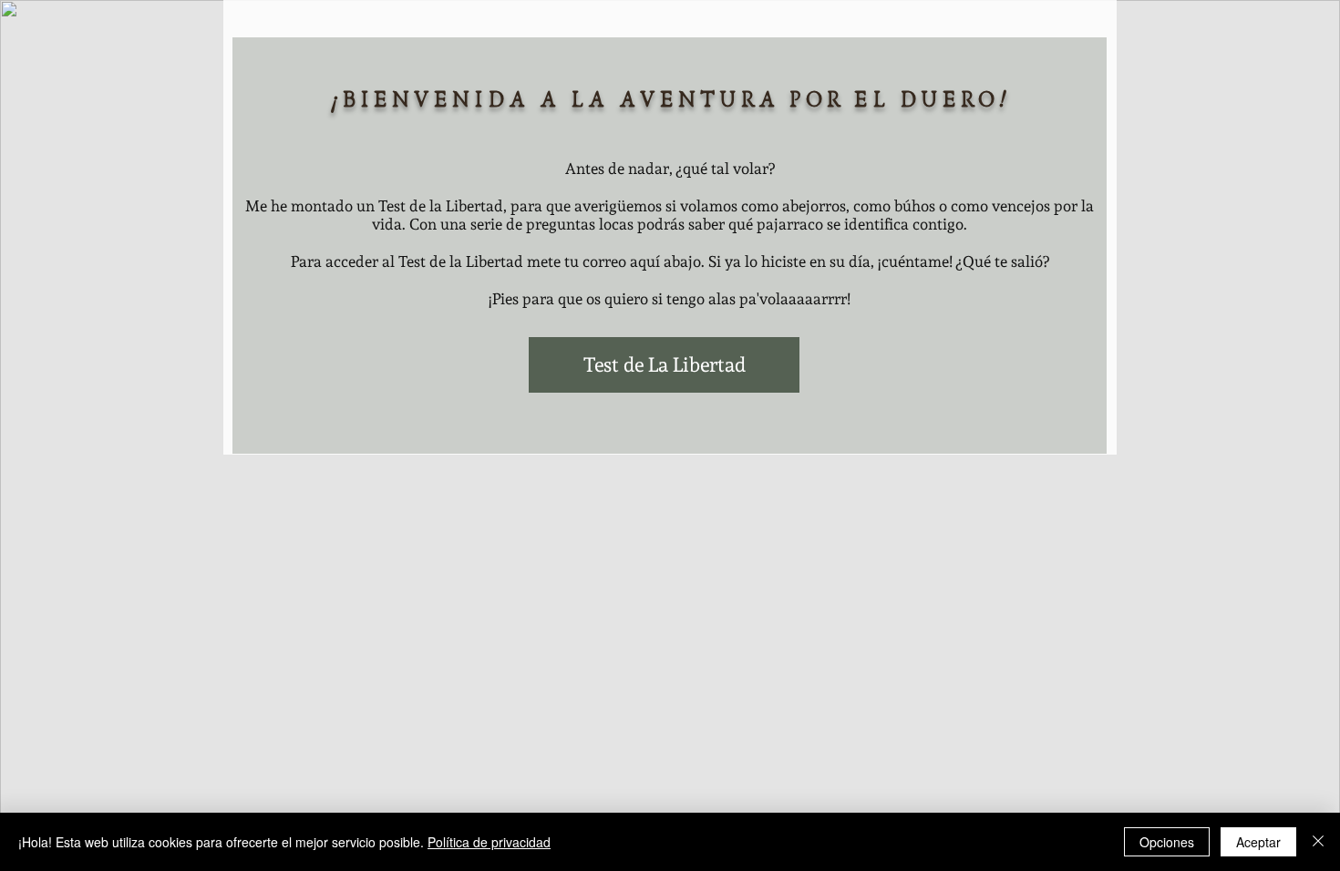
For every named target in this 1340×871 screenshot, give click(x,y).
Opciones (1166, 842)
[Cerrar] (1318, 841)
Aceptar (1258, 842)
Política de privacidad (489, 842)
